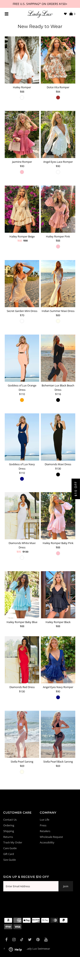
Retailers (45, 831)
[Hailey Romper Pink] (58, 209)
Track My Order (12, 842)
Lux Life (44, 819)
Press (43, 825)
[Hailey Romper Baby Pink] (58, 515)
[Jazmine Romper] (22, 134)
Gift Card (8, 854)
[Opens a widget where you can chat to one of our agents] (15, 950)
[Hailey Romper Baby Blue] (22, 594)
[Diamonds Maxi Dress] (58, 436)
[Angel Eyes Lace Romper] (58, 134)
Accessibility (47, 842)
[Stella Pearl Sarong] (22, 734)
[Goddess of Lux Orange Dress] (22, 358)
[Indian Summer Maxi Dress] (58, 283)
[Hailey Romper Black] (58, 594)
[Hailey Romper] (22, 60)
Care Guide (10, 848)
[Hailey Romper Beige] (22, 209)
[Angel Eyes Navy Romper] (58, 659)
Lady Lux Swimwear (38, 948)
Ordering (8, 825)
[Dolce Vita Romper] (58, 60)
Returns (8, 837)
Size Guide (9, 860)
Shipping (8, 831)
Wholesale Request (51, 837)
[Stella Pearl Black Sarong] (58, 734)
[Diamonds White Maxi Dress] (22, 515)
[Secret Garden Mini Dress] (22, 283)
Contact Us (10, 819)
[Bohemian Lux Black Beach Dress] (58, 358)
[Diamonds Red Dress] (22, 659)
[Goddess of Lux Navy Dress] (22, 436)
